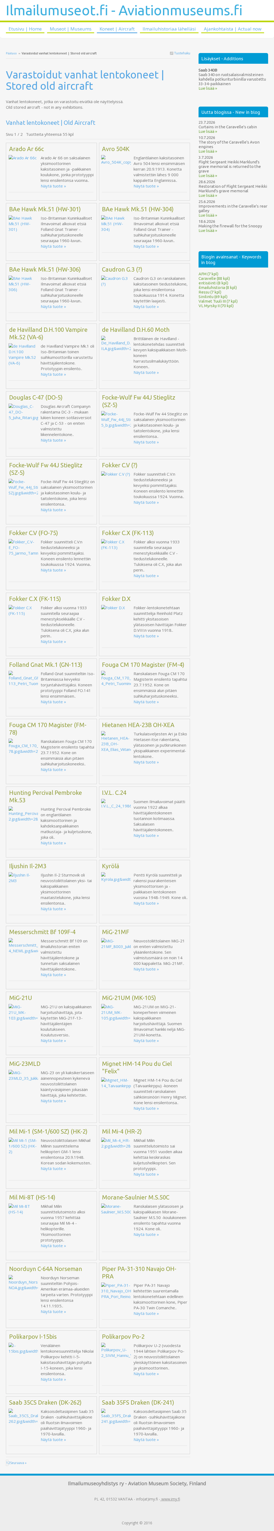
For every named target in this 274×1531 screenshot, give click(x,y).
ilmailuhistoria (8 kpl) (218, 287)
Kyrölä (110, 866)
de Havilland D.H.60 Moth (136, 329)
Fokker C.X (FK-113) (128, 532)
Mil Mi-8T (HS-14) (32, 1197)
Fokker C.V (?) (120, 465)
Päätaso (11, 53)
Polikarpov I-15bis (33, 1336)
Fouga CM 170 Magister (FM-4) (143, 664)
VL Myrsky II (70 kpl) (216, 305)
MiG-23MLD (24, 1063)
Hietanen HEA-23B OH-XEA (138, 724)
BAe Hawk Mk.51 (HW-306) (45, 269)
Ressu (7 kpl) (210, 292)
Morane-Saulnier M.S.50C (135, 1197)
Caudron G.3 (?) (122, 269)
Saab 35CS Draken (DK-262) (45, 1402)
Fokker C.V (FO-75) (33, 532)
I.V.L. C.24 (114, 792)
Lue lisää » (208, 88)
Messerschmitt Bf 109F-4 (42, 931)
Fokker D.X (116, 598)
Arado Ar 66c (26, 148)
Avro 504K (116, 148)
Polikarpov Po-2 (123, 1336)
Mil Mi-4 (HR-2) (122, 1131)
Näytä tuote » (53, 186)
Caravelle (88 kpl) (214, 278)
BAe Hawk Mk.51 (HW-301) (45, 209)
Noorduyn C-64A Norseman (45, 1268)
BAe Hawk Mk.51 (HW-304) (138, 209)
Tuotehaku (181, 53)
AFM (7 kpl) (208, 274)
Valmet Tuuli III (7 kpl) (218, 301)
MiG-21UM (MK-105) (129, 997)
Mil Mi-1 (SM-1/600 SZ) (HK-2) (48, 1131)
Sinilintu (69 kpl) (213, 296)
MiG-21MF (115, 931)
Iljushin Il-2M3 (27, 866)
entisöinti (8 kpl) (213, 283)
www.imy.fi (170, 1499)
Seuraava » (18, 1463)
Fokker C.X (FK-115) (35, 598)
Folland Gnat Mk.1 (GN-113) (45, 664)
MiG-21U (20, 997)
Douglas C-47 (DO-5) (36, 397)
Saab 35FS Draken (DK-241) (138, 1402)
